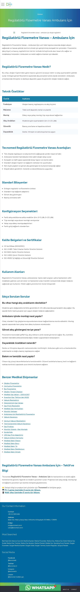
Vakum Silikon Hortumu (13, 438)
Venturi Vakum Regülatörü (14, 421)
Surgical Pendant (63, 546)
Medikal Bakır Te (10, 446)
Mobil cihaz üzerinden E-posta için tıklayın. (22, 492)
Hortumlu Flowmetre (12, 386)
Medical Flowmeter (40, 541)
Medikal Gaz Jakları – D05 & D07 (16, 394)
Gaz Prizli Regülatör (12, 406)
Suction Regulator (51, 546)
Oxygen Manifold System (17, 546)
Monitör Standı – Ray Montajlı (16, 429)
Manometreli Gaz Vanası (13, 403)
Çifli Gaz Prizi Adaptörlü (13, 435)
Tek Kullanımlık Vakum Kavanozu (17, 424)
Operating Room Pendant (61, 543)
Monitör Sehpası (10, 411)
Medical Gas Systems (27, 543)
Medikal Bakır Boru (11, 443)
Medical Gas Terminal (13, 543)
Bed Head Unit (6, 541)
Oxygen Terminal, (40, 546)
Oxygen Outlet (29, 546)
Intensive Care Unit (17, 541)
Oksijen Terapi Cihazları (13, 392)
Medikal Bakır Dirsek (12, 452)
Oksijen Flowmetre (11, 383)
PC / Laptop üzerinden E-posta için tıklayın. (23, 490)
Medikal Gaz (49, 543)
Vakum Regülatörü (11, 400)
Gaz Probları (9, 426)
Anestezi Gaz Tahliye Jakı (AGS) (16, 397)
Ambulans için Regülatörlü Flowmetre (19, 414)
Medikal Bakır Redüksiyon (14, 449)
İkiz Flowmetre (10, 389)
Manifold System (29, 541)
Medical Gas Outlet (61, 541)
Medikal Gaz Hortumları (13, 408)
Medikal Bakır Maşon (12, 440)
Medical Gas (50, 541)
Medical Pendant (40, 543)
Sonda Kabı (8, 432)
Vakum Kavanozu (10, 417)
